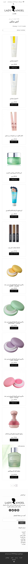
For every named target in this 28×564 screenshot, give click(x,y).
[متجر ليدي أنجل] (14, 9)
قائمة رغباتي (22, 535)
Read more (14, 67)
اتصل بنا (23, 544)
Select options (14, 253)
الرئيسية (23, 532)
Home (18, 19)
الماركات (14, 19)
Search (21, 522)
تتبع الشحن (23, 539)
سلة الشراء (22, 537)
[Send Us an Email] (23, 2)
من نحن (16, 557)
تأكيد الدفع (23, 540)
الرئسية (4, 1)
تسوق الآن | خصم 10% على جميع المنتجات (14, 1)
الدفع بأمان (23, 542)
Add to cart (14, 104)
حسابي (23, 533)
